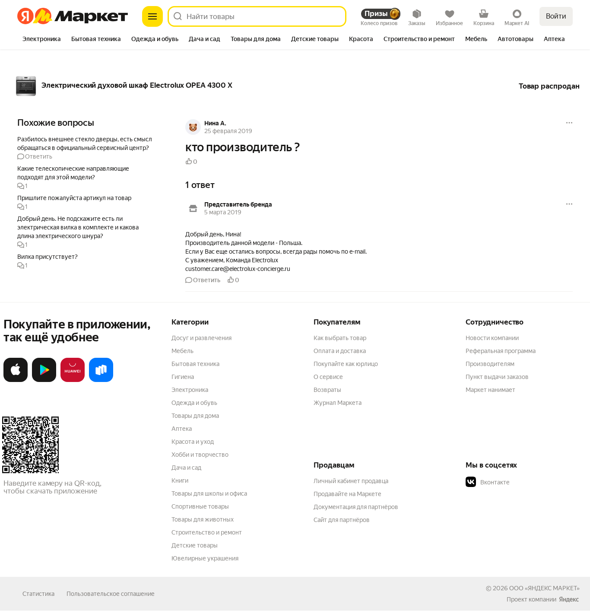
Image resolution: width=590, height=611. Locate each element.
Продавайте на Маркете (347, 493)
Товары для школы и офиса (209, 493)
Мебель (182, 350)
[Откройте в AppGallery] (72, 380)
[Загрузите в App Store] (15, 380)
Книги (179, 480)
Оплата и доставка (340, 350)
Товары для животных (202, 519)
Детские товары (194, 545)
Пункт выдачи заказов (497, 376)
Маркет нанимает (490, 389)
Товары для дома (195, 415)
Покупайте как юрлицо (346, 363)
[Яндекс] (569, 599)
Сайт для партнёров (342, 519)
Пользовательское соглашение (111, 593)
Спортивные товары (200, 506)
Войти (556, 16)
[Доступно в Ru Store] (101, 380)
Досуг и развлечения (201, 337)
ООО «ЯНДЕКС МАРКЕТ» (544, 588)
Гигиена (182, 376)
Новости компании (492, 337)
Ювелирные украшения (204, 558)
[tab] (41, 39)
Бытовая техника (195, 363)
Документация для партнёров (356, 506)
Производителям (490, 363)
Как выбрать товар (340, 337)
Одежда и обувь (194, 402)
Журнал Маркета (338, 402)
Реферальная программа (501, 350)
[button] (86, 147)
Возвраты (327, 389)
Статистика (38, 593)
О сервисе (328, 376)
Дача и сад (186, 467)
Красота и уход (192, 441)
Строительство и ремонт (206, 532)
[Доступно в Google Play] (44, 380)
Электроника (189, 389)
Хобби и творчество (199, 454)
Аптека (181, 428)
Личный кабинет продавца (351, 480)
